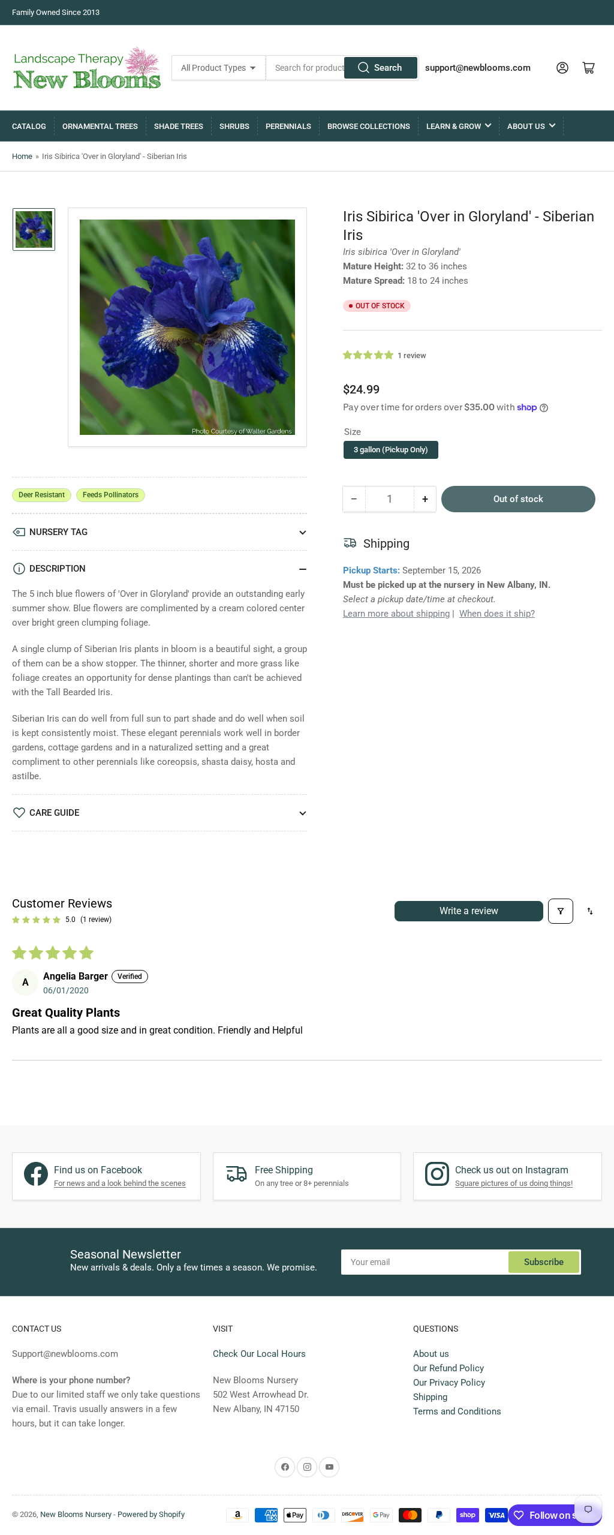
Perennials (288, 126)
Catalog (29, 126)
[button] (369, 355)
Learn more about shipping (396, 613)
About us (431, 1353)
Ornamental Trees (100, 126)
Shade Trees (178, 126)
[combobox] (343, 67)
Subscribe (544, 1262)
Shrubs (234, 126)
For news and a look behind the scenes (120, 1183)
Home (22, 156)
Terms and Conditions (457, 1411)
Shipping (430, 1397)
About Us (526, 126)
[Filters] (560, 911)
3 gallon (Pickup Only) (391, 449)
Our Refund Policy (448, 1368)
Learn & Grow (453, 126)
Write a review (469, 911)
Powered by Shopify (151, 1514)
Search (388, 67)
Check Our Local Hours (259, 1353)
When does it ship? (497, 613)
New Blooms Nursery (76, 1514)
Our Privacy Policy (449, 1382)
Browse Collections (368, 126)
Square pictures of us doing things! (514, 1183)
